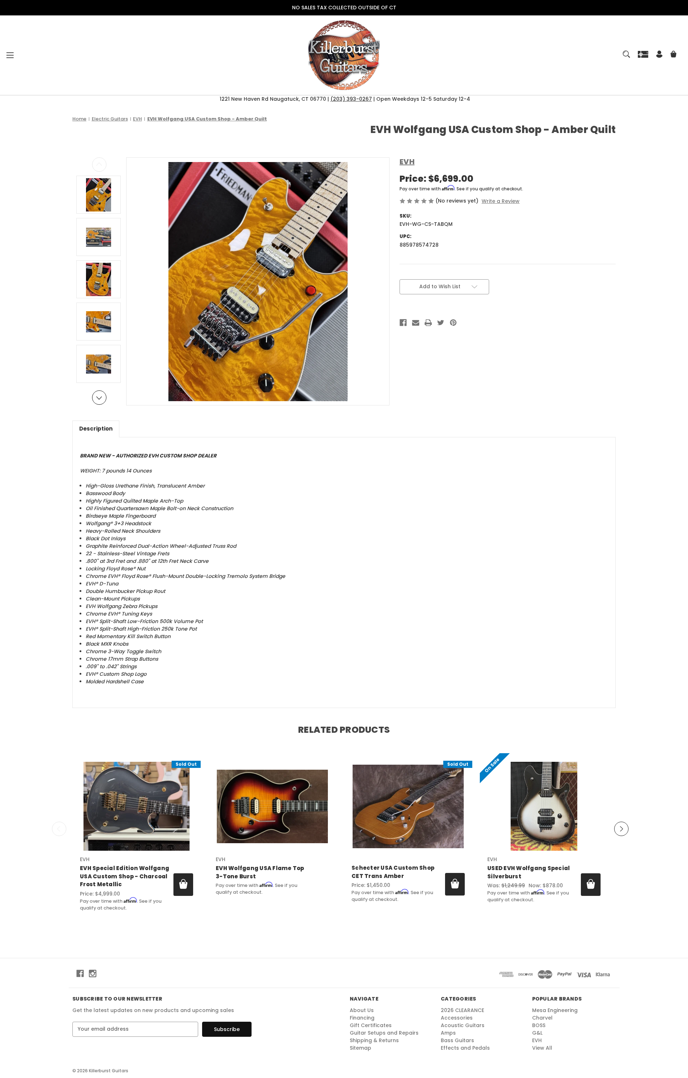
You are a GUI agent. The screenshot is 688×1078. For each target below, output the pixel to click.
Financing (362, 1017)
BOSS (538, 1025)
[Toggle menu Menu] (10, 55)
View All (542, 1047)
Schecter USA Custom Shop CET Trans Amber (393, 872)
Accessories (457, 1017)
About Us (362, 1010)
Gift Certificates (371, 1025)
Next (99, 397)
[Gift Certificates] (643, 54)
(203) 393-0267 (351, 99)
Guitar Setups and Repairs (384, 1032)
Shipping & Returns (374, 1040)
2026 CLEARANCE (462, 1010)
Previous (99, 164)
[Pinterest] (453, 323)
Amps (448, 1032)
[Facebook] (403, 323)
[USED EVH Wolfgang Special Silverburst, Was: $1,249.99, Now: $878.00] (543, 806)
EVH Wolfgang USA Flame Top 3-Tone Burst (260, 872)
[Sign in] (659, 55)
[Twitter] (440, 323)
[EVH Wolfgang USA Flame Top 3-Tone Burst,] (272, 806)
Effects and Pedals (465, 1047)
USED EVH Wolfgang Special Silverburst (528, 872)
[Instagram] (92, 973)
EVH (537, 1040)
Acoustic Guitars (462, 1025)
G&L (537, 1032)
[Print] (428, 323)
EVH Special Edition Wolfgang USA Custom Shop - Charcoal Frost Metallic (124, 876)
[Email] (415, 323)
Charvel (542, 1017)
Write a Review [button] (501, 201)
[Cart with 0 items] (673, 55)
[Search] (626, 54)
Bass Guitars (457, 1040)
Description (96, 428)
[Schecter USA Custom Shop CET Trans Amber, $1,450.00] (408, 806)
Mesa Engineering (555, 1010)
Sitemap (360, 1047)
